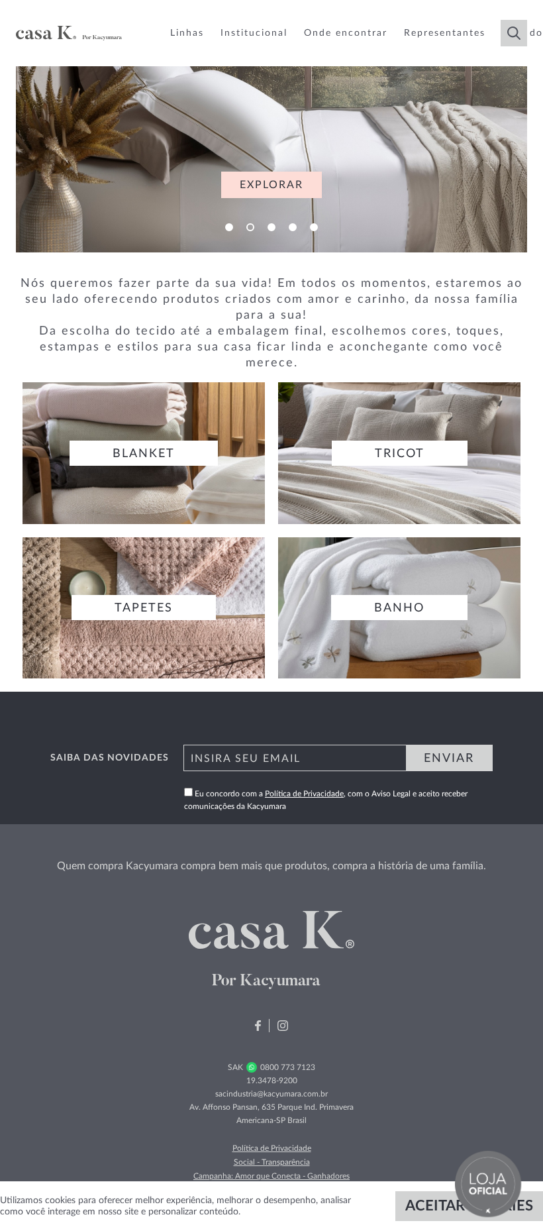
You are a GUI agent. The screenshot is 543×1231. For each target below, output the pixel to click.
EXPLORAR (271, 185)
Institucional (254, 33)
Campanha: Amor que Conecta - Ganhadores (271, 1176)
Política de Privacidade (304, 794)
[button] (229, 227)
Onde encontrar (345, 33)
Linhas (187, 33)
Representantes (444, 33)
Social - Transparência (272, 1162)
